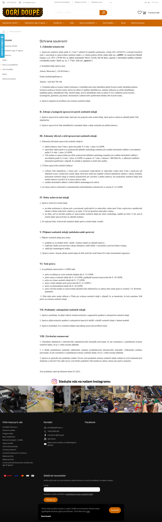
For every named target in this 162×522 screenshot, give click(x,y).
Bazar (5, 74)
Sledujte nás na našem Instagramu (84, 381)
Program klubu (96, 2)
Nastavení (46, 516)
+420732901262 (53, 431)
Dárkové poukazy (9, 79)
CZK (145, 2)
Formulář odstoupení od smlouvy (15, 453)
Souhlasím (115, 510)
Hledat (103, 12)
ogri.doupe (52, 439)
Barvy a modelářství (10, 65)
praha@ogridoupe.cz (55, 427)
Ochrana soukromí (9, 449)
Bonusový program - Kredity (13, 440)
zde (88, 511)
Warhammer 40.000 (10, 46)
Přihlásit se (50, 500)
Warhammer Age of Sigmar (13, 50)
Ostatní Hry (7, 55)
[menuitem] (36, 23)
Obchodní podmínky (10, 446)
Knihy (5, 60)
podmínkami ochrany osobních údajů (79, 494)
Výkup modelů (8, 443)
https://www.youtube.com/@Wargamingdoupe (62, 443)
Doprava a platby (80, 2)
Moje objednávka (9, 437)
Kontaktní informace (62, 2)
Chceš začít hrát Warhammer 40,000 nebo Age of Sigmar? (18, 463)
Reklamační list (8, 456)
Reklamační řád (8, 459)
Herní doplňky (8, 69)
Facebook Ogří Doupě (56, 435)
